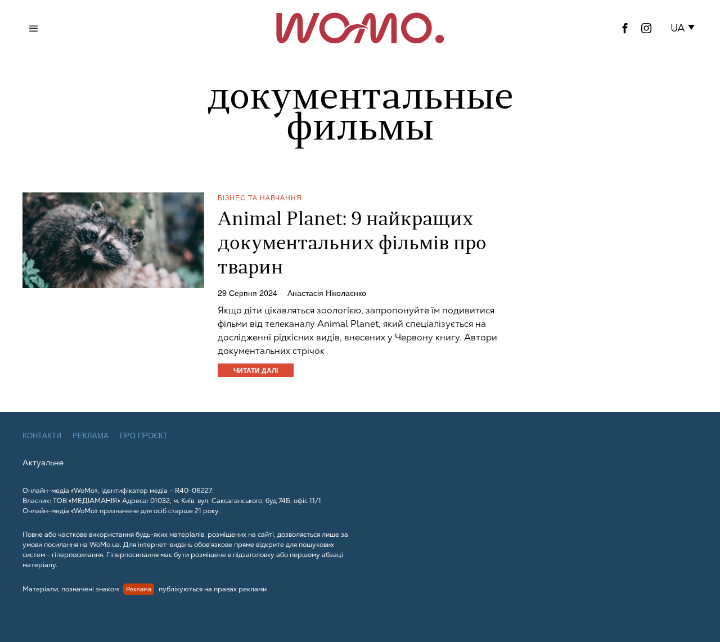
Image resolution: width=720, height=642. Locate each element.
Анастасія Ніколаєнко (326, 292)
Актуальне (43, 462)
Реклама (91, 436)
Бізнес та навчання (260, 197)
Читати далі (255, 370)
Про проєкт (144, 436)
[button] (685, 28)
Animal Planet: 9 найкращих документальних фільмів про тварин (352, 244)
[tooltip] (625, 28)
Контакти (41, 436)
